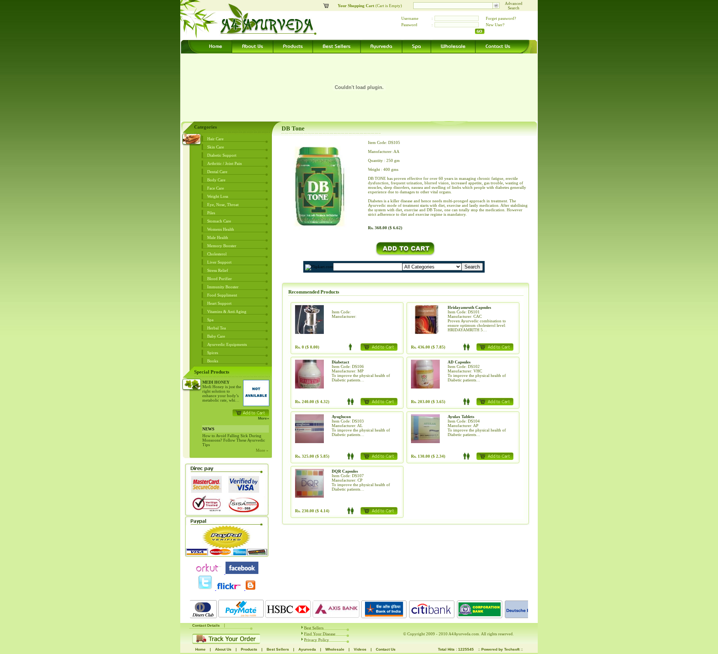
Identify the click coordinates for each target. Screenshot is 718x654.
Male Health (217, 237)
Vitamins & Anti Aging (226, 311)
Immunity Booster (223, 287)
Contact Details (206, 625)
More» (263, 418)
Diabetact (340, 362)
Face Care (215, 188)
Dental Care (217, 171)
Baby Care (216, 336)
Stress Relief (217, 270)
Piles (211, 213)
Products (249, 649)
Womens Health (220, 229)
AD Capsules (459, 362)
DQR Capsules (345, 471)
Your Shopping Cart (356, 5)
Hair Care (215, 138)
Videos (360, 649)
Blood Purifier (219, 278)
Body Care (216, 180)
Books (212, 361)
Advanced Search (513, 5)
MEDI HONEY (216, 382)
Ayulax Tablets (461, 416)
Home (200, 649)
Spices (212, 352)
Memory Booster (221, 245)
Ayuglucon (341, 416)
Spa (210, 319)
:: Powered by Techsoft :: (500, 649)
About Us (223, 649)
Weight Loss (217, 196)
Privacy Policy (316, 640)
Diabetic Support (221, 155)
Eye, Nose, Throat (223, 204)
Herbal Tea (216, 328)
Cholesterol (217, 254)
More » (262, 450)
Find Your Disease (319, 634)
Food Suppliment (222, 295)
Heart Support (219, 303)
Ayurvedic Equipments (227, 344)
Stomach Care (219, 221)
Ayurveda (307, 649)
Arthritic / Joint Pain (224, 163)
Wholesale (334, 649)
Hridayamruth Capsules (469, 307)
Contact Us (386, 649)
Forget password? (501, 18)
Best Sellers (313, 628)
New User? (495, 24)
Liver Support (219, 262)
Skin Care (215, 147)
